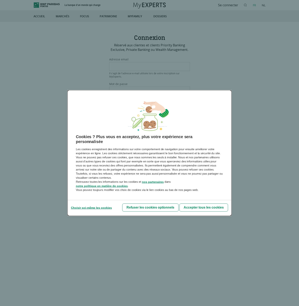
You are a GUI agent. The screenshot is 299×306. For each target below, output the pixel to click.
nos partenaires (153, 182)
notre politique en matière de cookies (102, 186)
